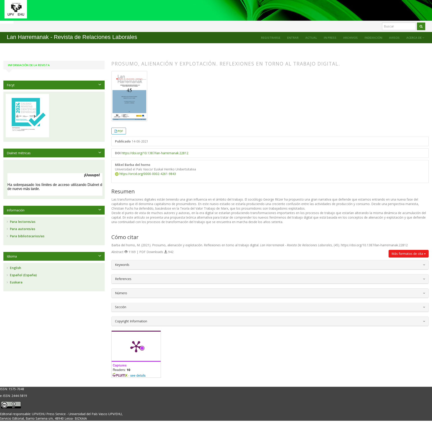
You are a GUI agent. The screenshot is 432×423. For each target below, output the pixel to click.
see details (138, 375)
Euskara (15, 282)
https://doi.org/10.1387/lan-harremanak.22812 (155, 153)
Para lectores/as (22, 221)
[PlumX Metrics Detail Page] (136, 346)
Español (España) (23, 275)
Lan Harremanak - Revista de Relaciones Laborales (72, 37)
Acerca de (414, 38)
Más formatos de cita (408, 253)
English (15, 268)
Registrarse (270, 38)
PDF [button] (120, 131)
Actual (311, 38)
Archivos (350, 38)
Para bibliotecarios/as (26, 236)
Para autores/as (22, 229)
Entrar (293, 38)
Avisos (394, 38)
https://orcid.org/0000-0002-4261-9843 (147, 174)
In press (330, 38)
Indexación (373, 38)
